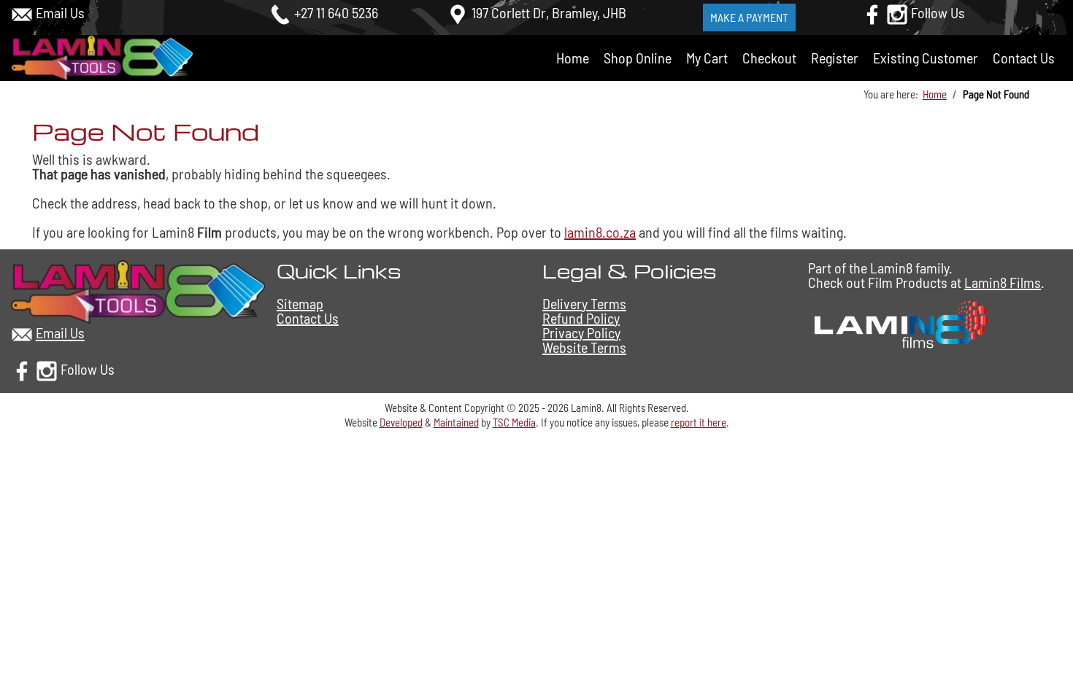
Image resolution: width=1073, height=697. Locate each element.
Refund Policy (581, 318)
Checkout (769, 57)
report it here (698, 422)
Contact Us (1024, 57)
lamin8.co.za (600, 232)
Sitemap (300, 303)
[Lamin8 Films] (899, 322)
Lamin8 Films (1002, 282)
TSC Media (514, 422)
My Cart (707, 57)
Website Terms (584, 347)
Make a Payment (749, 17)
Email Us (60, 12)
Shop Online (638, 57)
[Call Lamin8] (280, 12)
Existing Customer (925, 57)
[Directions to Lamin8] (458, 12)
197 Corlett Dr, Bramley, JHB (549, 12)
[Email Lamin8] (22, 12)
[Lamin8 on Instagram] (897, 12)
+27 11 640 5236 (336, 12)
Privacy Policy (581, 332)
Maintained (456, 422)
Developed (401, 422)
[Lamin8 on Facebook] (872, 12)
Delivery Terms (584, 303)
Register (834, 57)
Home (572, 57)
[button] (1044, 646)
